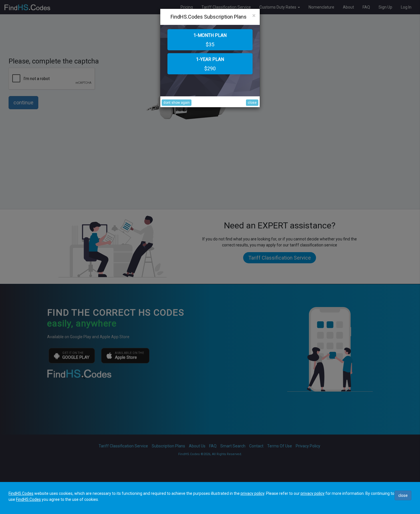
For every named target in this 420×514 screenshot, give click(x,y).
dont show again (176, 103)
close (252, 103)
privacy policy (252, 493)
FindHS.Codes (21, 493)
